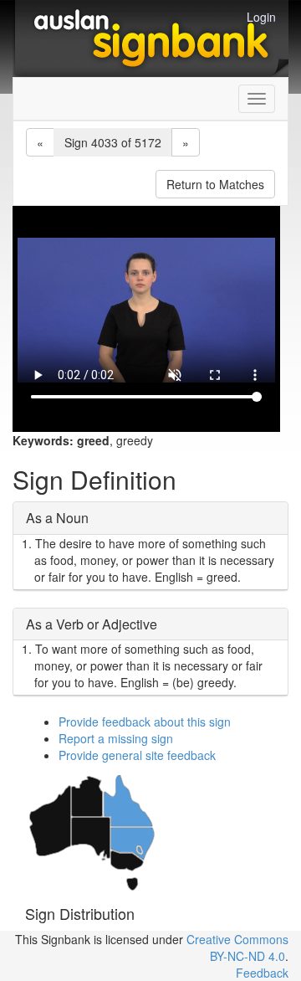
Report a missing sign (116, 738)
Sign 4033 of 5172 (112, 142)
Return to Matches (215, 184)
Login (261, 16)
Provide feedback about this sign (145, 721)
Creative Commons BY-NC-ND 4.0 (237, 947)
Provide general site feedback (137, 755)
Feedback (262, 972)
